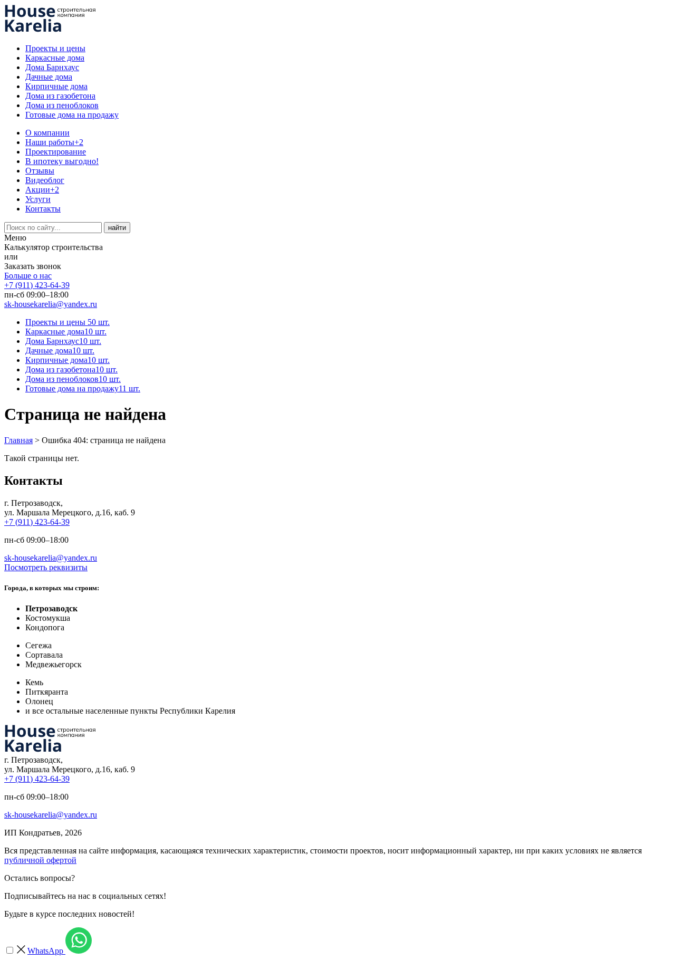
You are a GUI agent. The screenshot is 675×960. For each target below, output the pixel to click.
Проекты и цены (55, 48)
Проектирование (55, 151)
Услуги (38, 199)
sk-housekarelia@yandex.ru (50, 304)
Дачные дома (48, 76)
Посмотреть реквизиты (46, 567)
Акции (42, 189)
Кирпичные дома (56, 86)
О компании (47, 132)
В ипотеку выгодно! (62, 161)
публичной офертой (40, 860)
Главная (18, 440)
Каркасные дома (54, 57)
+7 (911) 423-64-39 (37, 285)
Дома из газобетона (60, 95)
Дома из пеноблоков (62, 105)
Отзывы (39, 170)
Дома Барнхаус (52, 67)
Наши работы (54, 142)
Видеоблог (44, 180)
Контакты (43, 208)
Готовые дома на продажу (72, 114)
